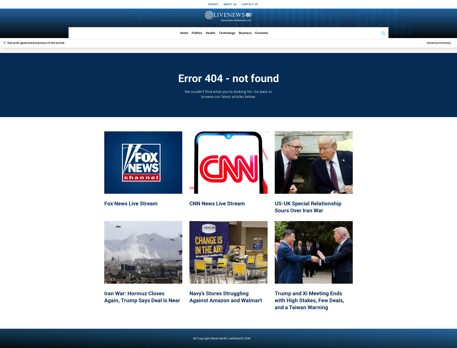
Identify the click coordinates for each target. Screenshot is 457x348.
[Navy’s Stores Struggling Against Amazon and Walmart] (228, 252)
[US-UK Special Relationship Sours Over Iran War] (314, 162)
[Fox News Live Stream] (143, 162)
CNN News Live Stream (217, 203)
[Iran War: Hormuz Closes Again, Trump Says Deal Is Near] (143, 252)
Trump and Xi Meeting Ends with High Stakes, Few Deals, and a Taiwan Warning (309, 300)
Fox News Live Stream (131, 203)
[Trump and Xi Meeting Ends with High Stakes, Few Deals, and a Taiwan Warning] (314, 252)
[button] (383, 34)
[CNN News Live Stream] (228, 162)
